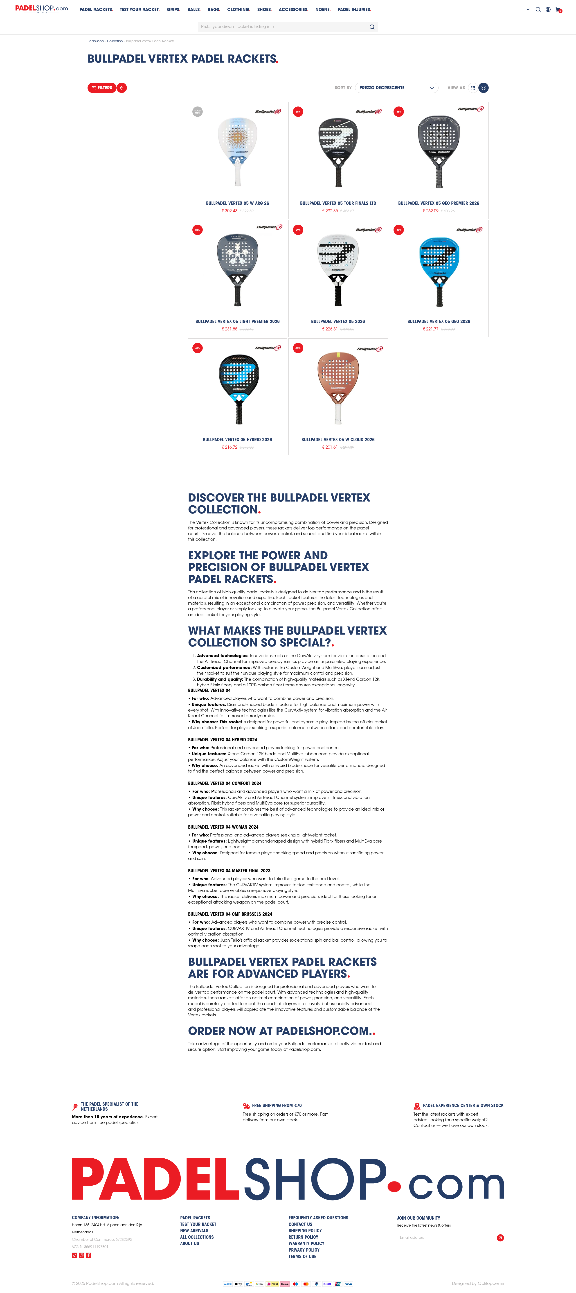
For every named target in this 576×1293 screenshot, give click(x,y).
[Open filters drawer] (122, 88)
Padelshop (96, 41)
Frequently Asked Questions (318, 1218)
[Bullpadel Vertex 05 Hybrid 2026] (237, 388)
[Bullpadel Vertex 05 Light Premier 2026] (237, 269)
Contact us (300, 1225)
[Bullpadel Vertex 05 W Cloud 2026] (338, 388)
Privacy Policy (304, 1250)
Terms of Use (302, 1257)
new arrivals (194, 1231)
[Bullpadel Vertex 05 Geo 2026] (438, 269)
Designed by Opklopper (475, 1284)
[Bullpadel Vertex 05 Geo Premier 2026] (438, 151)
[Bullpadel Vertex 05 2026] (338, 269)
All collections (197, 1238)
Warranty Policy (306, 1244)
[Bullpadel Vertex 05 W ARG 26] (237, 151)
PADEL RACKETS (195, 1218)
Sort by (343, 88)
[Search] (538, 9)
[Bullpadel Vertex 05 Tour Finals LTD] (338, 151)
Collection (115, 41)
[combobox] (288, 27)
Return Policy (303, 1238)
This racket (231, 721)
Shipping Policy (305, 1231)
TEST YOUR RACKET (139, 9)
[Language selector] (525, 9)
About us (189, 1244)
